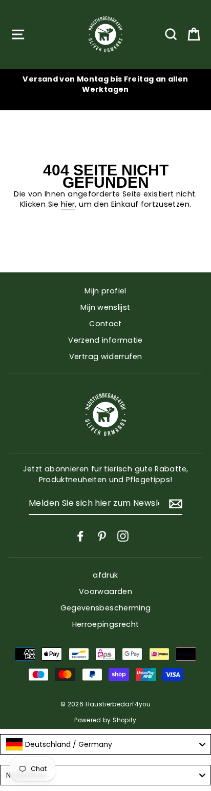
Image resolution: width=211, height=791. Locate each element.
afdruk (105, 575)
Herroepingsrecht (105, 624)
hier (68, 204)
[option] (105, 84)
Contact (105, 324)
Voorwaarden (105, 591)
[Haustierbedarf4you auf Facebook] (80, 536)
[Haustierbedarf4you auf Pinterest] (102, 536)
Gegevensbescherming (105, 608)
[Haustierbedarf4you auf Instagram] (123, 536)
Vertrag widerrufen (105, 356)
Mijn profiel (105, 291)
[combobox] (105, 744)
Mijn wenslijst (105, 307)
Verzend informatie (105, 340)
